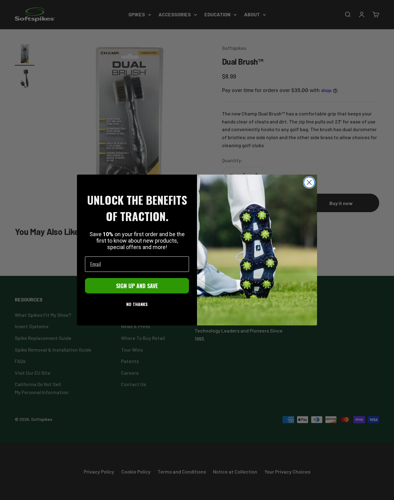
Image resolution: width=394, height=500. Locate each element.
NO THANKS (137, 304)
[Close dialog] (309, 182)
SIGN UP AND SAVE (137, 286)
